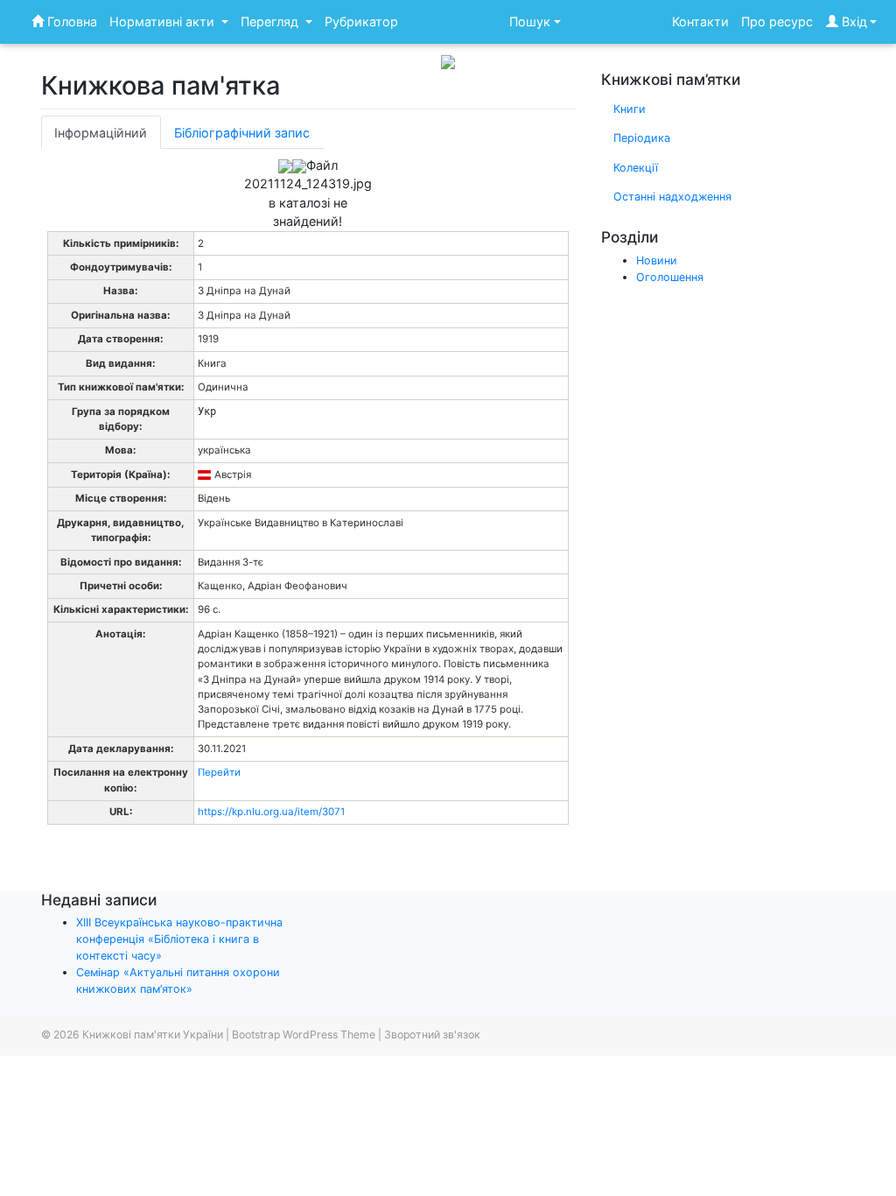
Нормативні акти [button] (163, 21)
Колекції (635, 167)
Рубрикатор (361, 21)
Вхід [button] (852, 21)
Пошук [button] (529, 21)
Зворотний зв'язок (432, 1034)
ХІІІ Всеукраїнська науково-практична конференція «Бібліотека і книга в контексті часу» (179, 939)
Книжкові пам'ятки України (152, 1034)
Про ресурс (777, 21)
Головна (70, 21)
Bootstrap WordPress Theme (303, 1034)
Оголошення (670, 277)
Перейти (219, 772)
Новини (656, 260)
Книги (629, 109)
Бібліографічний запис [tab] (242, 132)
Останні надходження (672, 196)
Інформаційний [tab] (100, 132)
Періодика (641, 137)
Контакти (700, 21)
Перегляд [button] (271, 21)
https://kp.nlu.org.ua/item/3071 (271, 812)
